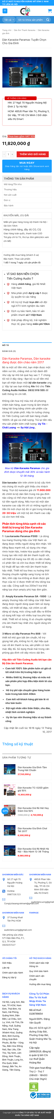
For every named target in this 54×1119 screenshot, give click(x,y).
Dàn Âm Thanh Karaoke (24, 30)
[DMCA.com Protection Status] (33, 1086)
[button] (5, 10)
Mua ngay (27, 166)
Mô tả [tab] (5, 345)
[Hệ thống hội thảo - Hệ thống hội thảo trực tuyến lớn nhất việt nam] (25, 11)
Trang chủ (6, 30)
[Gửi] (48, 20)
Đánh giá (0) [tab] (9, 351)
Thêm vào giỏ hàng (33, 154)
